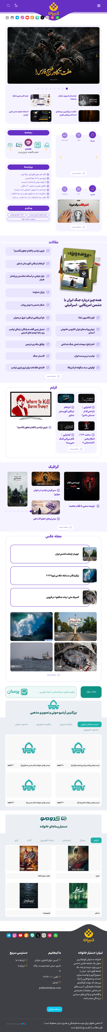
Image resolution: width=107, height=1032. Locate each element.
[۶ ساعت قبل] (53, 55)
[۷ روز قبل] (46, 507)
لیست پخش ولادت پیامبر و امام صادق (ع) (85, 765)
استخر (97, 913)
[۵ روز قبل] (81, 486)
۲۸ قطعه (60, 765)
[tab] (92, 137)
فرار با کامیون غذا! (86, 318)
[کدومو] (28, 142)
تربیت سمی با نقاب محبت (82, 506)
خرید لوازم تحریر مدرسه (38, 214)
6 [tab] (46, 89)
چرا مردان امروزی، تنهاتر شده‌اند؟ (67, 97)
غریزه (97, 875)
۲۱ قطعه (11, 765)
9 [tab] (2, 511)
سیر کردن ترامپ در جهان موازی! (47, 492)
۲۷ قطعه (11, 802)
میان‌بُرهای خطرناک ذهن (44, 519)
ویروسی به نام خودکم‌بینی (35, 178)
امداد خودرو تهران (17, 214)
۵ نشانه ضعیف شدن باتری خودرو (18, 113)
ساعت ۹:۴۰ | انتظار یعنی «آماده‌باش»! (87, 439)
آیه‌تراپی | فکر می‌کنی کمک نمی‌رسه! (66, 439)
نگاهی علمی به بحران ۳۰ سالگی (33, 185)
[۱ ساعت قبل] (90, 576)
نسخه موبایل (54, 1009)
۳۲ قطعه (60, 802)
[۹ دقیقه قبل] (90, 554)
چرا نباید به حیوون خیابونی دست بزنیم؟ (30, 189)
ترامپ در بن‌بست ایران (84, 356)
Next (10, 56)
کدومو (28, 149)
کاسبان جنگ (38, 356)
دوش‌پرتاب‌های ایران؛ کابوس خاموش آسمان (78, 331)
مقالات (53, 242)
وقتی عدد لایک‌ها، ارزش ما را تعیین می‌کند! (29, 197)
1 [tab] (67, 89)
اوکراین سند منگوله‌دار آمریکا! (81, 368)
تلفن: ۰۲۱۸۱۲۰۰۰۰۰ (50, 977)
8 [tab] (38, 89)
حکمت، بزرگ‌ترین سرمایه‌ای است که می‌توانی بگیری (66, 113)
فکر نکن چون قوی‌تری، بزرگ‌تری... (33, 174)
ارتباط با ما (20, 960)
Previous (96, 56)
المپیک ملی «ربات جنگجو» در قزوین (62, 597)
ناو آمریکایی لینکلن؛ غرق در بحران (29, 318)
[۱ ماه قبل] (78, 211)
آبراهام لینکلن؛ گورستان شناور (30, 264)
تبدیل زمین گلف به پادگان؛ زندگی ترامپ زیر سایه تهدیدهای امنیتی (26, 331)
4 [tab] (54, 89)
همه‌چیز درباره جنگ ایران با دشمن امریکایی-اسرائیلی (83, 302)
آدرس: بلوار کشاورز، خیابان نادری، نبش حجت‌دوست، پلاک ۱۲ (47, 966)
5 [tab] (50, 89)
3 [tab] (58, 89)
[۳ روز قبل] (86, 398)
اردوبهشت (46, 913)
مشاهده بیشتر (76, 173)
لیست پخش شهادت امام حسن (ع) (38, 802)
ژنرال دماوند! (38, 292)
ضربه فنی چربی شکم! (20, 95)
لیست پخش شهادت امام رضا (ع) (88, 802)
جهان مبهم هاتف (44, 875)
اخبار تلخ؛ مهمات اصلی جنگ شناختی (78, 344)
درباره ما (21, 966)
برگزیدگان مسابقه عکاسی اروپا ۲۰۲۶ (62, 576)
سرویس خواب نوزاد (28, 219)
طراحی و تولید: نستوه (14, 1023)
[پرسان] (47, 145)
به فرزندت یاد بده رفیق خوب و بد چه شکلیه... (28, 193)
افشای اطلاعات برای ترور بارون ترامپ (27, 368)
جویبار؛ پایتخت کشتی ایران (67, 554)
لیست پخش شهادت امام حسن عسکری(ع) (35, 765)
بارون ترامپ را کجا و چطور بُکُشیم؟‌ (29, 251)
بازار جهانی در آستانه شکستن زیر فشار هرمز (27, 277)
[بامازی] (10, 145)
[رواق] (19, 145)
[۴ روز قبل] (66, 398)
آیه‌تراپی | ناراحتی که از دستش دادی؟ (88, 411)
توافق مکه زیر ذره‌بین (34, 344)
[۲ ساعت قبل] (31, 656)
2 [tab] (63, 89)
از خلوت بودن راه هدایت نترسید (33, 182)
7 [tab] (42, 89)
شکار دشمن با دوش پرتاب (32, 305)
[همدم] (38, 145)
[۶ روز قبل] (46, 479)
